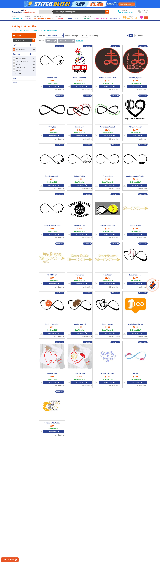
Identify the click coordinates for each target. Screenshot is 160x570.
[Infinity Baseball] (135, 257)
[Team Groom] (107, 257)
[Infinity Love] (52, 356)
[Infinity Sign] (52, 109)
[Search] (107, 12)
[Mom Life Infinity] (79, 60)
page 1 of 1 (141, 35)
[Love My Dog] (79, 356)
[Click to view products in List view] (127, 35)
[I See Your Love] (79, 208)
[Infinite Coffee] (79, 159)
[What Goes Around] (107, 109)
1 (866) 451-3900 (128, 12)
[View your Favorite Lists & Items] (141, 17)
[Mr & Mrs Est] (52, 257)
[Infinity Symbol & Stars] (52, 208)
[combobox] (79, 12)
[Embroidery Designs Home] (23, 11)
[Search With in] (33, 40)
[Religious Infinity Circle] (107, 60)
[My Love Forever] (135, 109)
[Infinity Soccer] (107, 307)
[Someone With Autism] (52, 405)
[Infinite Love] (52, 60)
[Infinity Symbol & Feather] (135, 159)
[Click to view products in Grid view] (131, 35)
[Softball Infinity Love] (107, 208)
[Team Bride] (79, 257)
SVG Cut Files (24, 30)
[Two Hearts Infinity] (52, 159)
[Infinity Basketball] (52, 307)
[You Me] (135, 356)
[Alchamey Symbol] (135, 60)
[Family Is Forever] (107, 356)
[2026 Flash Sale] (80, 4)
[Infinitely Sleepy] (107, 159)
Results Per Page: (71, 36)
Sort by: (42, 36)
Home (14, 30)
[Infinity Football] (79, 307)
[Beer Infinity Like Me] (135, 307)
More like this (58, 90)
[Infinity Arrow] (135, 208)
